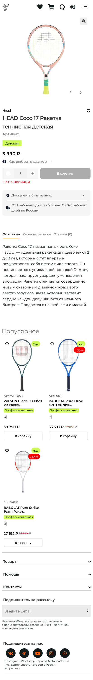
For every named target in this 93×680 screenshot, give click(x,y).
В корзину (65, 173)
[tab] (11, 233)
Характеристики (37, 234)
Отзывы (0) (62, 234)
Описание (11, 234)
